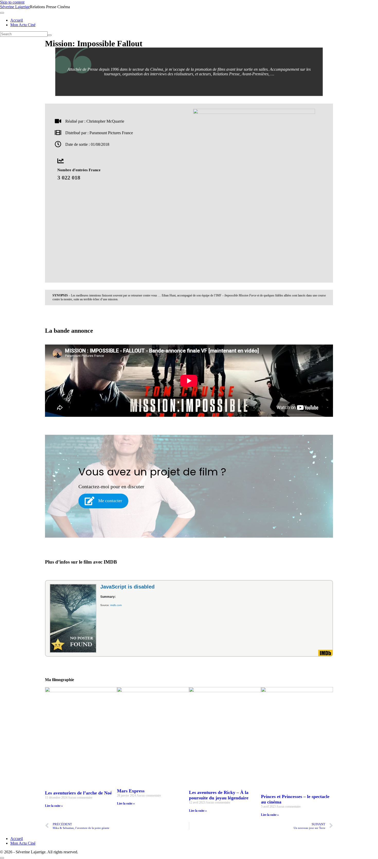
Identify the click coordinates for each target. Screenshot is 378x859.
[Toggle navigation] (2, 13)
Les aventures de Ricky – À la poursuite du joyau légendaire (218, 795)
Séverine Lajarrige (15, 7)
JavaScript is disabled (127, 587)
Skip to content (12, 2)
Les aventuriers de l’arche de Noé (78, 792)
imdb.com (116, 605)
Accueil (16, 20)
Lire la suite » (54, 806)
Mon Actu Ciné (22, 25)
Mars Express (131, 790)
